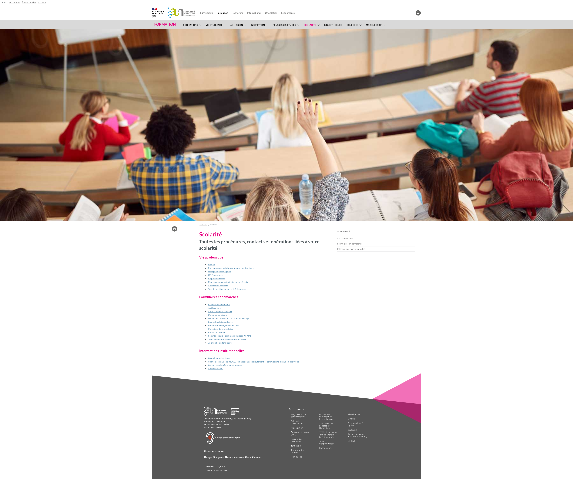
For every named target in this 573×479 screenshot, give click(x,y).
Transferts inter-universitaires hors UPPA (227, 339)
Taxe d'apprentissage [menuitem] (327, 442)
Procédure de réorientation (221, 329)
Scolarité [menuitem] (310, 25)
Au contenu (14, 2)
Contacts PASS (215, 368)
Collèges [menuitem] (352, 25)
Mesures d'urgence (215, 466)
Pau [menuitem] (249, 457)
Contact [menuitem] (351, 441)
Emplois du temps (216, 278)
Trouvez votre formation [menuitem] (297, 451)
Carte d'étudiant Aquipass (220, 311)
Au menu (42, 2)
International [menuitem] (254, 12)
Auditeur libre (214, 308)
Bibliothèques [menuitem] (333, 25)
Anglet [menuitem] (209, 457)
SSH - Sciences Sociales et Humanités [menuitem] (326, 425)
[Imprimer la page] (174, 228)
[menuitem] (376, 238)
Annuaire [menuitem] (297, 445)
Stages (211, 264)
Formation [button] (165, 24)
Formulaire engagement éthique (223, 325)
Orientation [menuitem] (271, 12)
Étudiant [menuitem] (351, 418)
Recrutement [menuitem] (325, 448)
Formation (203, 225)
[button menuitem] (418, 13)
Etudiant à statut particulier (220, 322)
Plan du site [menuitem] (296, 456)
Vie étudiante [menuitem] (214, 25)
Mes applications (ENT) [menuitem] (300, 433)
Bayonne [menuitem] (219, 457)
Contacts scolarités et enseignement (225, 365)
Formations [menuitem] (190, 25)
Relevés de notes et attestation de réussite (228, 282)
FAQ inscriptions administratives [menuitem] (298, 415)
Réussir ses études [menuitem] (284, 25)
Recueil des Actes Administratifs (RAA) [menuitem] (357, 435)
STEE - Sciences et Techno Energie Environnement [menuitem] (328, 434)
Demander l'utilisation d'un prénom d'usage (228, 318)
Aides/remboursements (219, 304)
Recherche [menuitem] (237, 12)
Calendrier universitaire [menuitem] (296, 422)
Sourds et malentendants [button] (227, 437)
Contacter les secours (216, 470)
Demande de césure (217, 315)
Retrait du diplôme (216, 332)
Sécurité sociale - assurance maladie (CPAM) (229, 336)
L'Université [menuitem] (206, 12)
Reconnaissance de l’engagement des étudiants (231, 268)
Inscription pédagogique (219, 271)
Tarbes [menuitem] (257, 457)
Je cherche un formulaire (220, 343)
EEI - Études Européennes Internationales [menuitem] (326, 416)
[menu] (199, 24)
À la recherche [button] (29, 2)
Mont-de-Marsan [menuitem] (235, 457)
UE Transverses (215, 275)
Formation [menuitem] (222, 12)
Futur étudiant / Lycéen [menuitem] (355, 424)
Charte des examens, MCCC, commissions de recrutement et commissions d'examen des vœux (253, 362)
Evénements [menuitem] (288, 12)
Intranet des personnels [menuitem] (296, 440)
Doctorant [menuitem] (352, 430)
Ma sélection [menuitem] (374, 25)
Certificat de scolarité (218, 285)
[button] (217, 411)
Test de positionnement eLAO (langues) (227, 289)
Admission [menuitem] (236, 25)
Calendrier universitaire (219, 358)
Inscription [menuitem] (258, 25)
